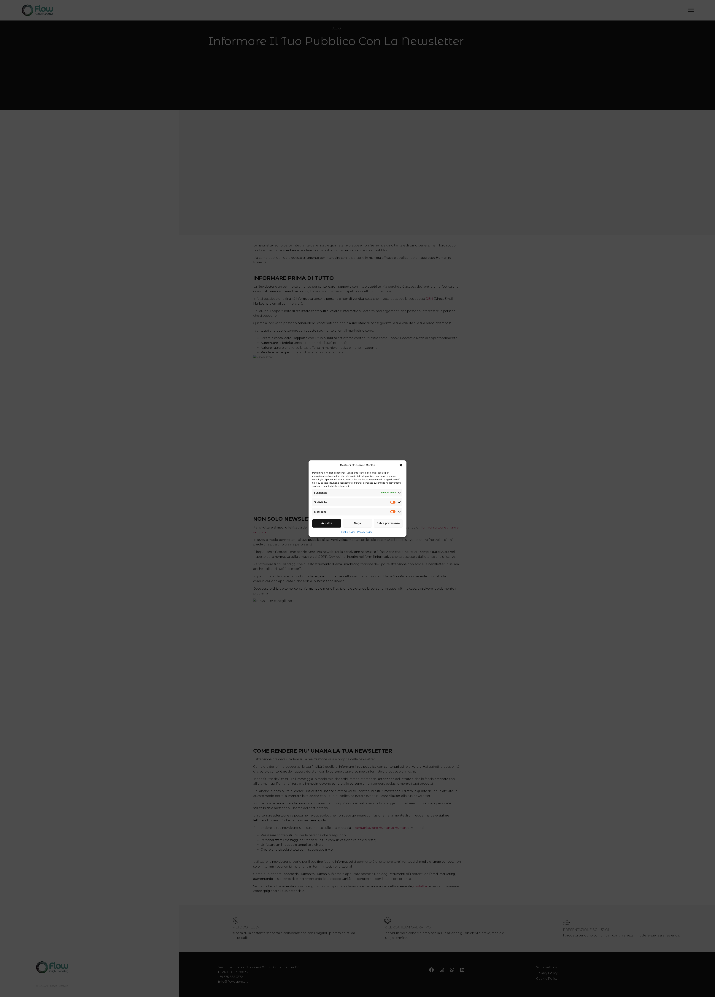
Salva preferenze (388, 523)
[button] (401, 465)
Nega (357, 523)
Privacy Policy (364, 532)
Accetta (326, 523)
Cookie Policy (348, 532)
